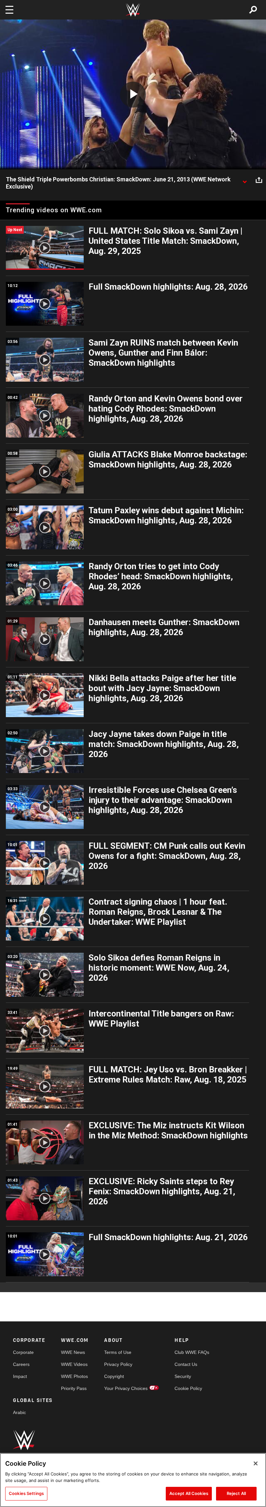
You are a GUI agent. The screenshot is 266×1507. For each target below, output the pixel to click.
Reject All (236, 1493)
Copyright (114, 1376)
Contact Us (186, 1364)
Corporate (23, 1352)
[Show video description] (244, 180)
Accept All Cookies (188, 1493)
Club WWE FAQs (192, 1352)
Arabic (19, 1412)
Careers (21, 1364)
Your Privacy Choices (126, 1388)
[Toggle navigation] (9, 10)
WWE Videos (74, 1364)
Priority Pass (74, 1388)
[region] (133, 1480)
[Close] (255, 1463)
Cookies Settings (26, 1493)
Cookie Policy (188, 1388)
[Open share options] (259, 180)
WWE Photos (74, 1376)
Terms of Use (117, 1352)
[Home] (133, 10)
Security (183, 1376)
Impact (20, 1376)
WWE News (73, 1352)
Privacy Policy (118, 1364)
